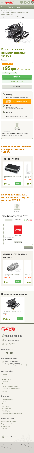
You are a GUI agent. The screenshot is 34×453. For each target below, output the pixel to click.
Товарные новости (7, 399)
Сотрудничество (6, 379)
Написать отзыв (28, 248)
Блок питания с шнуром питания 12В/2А (12, 312)
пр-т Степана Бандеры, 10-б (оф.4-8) (16, 365)
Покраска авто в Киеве (7, 424)
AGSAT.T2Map (6, 411)
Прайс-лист (5, 381)
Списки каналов (6, 404)
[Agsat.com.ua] (9, 2)
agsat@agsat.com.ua (11, 344)
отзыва (4, 60)
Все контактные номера (12, 340)
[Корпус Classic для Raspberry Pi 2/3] (12, 169)
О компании (5, 377)
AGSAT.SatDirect (6, 408)
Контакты (4, 391)
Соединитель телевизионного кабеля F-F (12, 275)
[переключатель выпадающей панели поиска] (21, 2)
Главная (4, 374)
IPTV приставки (5, 426)
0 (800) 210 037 (13, 335)
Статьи (4, 401)
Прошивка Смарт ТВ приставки (11, 388)
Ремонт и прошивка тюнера (10, 386)
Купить (18, 76)
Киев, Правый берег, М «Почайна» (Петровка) (12, 362)
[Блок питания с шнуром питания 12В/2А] (17, 34)
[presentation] (2, 174)
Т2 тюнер (4, 428)
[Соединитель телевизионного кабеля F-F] (12, 267)
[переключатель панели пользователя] (28, 2)
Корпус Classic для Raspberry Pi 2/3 (12, 176)
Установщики (6, 406)
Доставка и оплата (7, 384)
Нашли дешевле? (10, 73)
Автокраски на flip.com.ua (8, 421)
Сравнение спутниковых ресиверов (12, 413)
